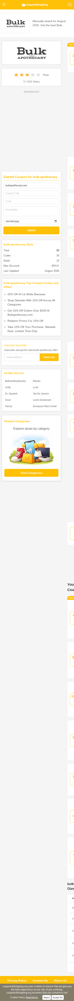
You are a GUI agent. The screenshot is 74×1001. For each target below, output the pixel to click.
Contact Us (40, 980)
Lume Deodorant (42, 400)
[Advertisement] (37, 116)
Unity (8, 387)
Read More (32, 997)
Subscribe (49, 357)
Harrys (8, 406)
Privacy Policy (16, 980)
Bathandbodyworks (15, 381)
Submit (31, 230)
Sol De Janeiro (41, 393)
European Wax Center (45, 406)
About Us (60, 980)
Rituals (36, 381)
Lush (35, 387)
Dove (8, 400)
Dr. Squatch (11, 393)
